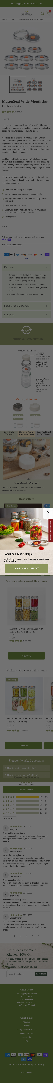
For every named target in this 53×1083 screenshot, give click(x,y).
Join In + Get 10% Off (26, 568)
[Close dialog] (48, 512)
